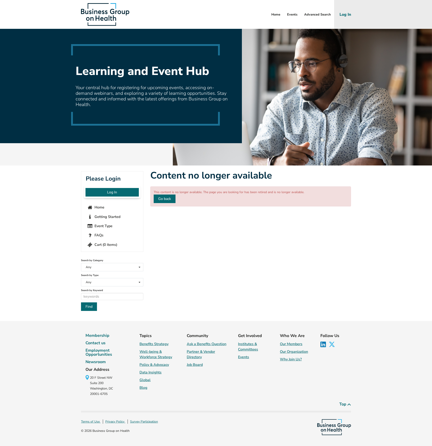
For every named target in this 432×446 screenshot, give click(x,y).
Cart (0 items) (105, 244)
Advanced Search (317, 14)
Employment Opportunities (99, 352)
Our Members (291, 344)
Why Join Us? (291, 359)
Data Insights (151, 372)
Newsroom (96, 361)
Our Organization (294, 351)
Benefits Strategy (154, 344)
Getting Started (107, 216)
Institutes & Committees (248, 347)
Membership (97, 335)
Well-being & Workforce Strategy (156, 354)
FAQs (99, 235)
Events (292, 14)
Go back (164, 198)
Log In (345, 14)
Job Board (195, 364)
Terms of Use (91, 421)
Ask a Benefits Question (206, 344)
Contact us (96, 343)
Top (343, 404)
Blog (143, 387)
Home (275, 14)
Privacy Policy (115, 421)
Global (145, 380)
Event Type (103, 226)
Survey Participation (144, 421)
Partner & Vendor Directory (201, 354)
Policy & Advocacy (154, 364)
